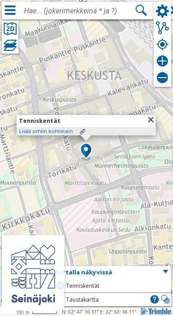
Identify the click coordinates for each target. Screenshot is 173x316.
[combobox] (79, 11)
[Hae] (141, 10)
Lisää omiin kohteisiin (46, 131)
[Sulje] (151, 119)
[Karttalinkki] (82, 131)
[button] (86, 151)
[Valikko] (10, 10)
